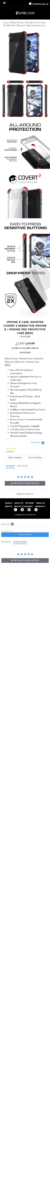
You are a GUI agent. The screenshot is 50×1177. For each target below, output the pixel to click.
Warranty (40, 506)
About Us (18, 503)
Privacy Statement (23, 506)
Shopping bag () (40, 4)
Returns (29, 503)
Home (6, 22)
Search (8, 503)
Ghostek (25, 336)
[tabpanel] (25, 558)
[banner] (25, 13)
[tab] (14, 457)
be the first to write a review (25, 483)
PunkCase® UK (31, 515)
